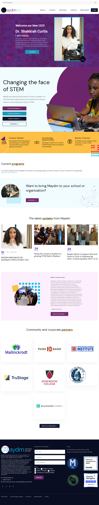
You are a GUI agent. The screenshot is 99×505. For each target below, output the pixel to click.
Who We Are (4, 496)
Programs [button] (52, 10)
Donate (94, 10)
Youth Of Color (13, 252)
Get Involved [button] (62, 10)
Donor (38, 468)
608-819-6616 (7, 479)
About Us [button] (42, 10)
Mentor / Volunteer (42, 470)
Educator (52, 470)
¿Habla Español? (84, 10)
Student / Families (48, 468)
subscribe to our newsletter (9, 172)
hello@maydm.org (8, 477)
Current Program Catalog (16, 496)
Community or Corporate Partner (45, 472)
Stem (7, 252)
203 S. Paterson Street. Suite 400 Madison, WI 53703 (17, 482)
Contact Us (73, 10)
